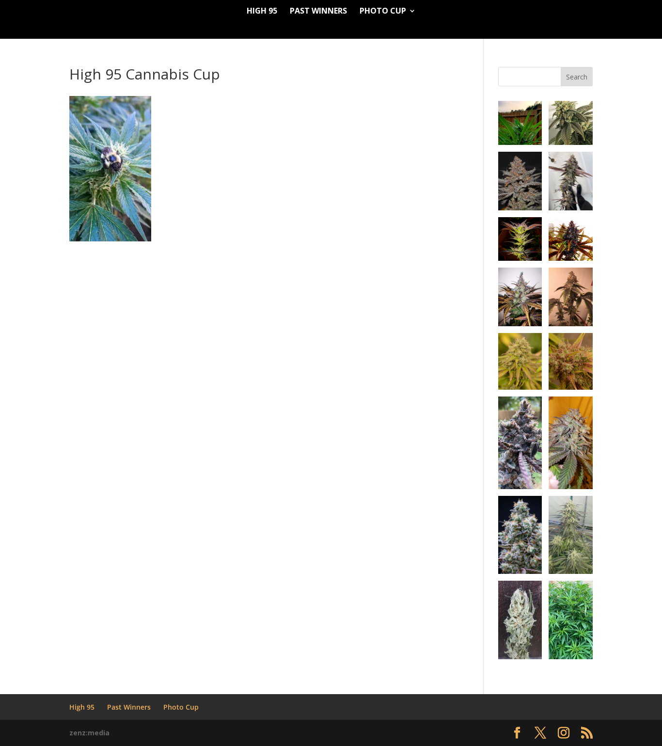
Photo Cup (383, 11)
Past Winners (318, 11)
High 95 (262, 11)
